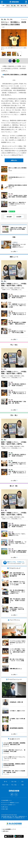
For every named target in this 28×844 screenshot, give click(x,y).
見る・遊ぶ (13, 5)
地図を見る (14, 160)
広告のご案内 (5, 809)
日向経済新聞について (7, 800)
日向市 (3, 27)
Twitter (16, 794)
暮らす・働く (24, 5)
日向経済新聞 (14, 2)
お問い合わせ (5, 806)
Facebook (12, 794)
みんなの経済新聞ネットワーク (14, 824)
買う (18, 5)
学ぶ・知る (9, 19)
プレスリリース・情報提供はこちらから (10, 802)
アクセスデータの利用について (8, 804)
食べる (8, 5)
